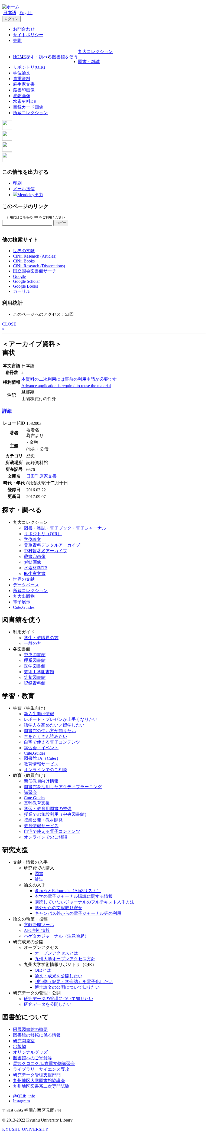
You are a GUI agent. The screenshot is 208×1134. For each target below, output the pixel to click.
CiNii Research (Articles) (34, 256)
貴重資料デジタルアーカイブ (52, 545)
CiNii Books (24, 261)
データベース (26, 585)
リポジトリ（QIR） (43, 533)
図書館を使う (65, 57)
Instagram (21, 1101)
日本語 (9, 12)
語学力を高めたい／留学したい (54, 725)
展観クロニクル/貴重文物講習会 (44, 1063)
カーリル (21, 291)
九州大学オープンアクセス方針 (65, 958)
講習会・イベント (41, 747)
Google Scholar (26, 281)
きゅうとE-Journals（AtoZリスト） (68, 890)
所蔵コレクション (30, 112)
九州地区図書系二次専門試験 (41, 1086)
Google (19, 276)
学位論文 (21, 73)
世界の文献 (24, 250)
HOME (19, 56)
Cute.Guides (23, 607)
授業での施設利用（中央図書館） (56, 814)
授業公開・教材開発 (43, 820)
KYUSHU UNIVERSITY (25, 1129)
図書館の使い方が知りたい (50, 730)
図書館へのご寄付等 (32, 1058)
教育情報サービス (41, 764)
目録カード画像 (28, 107)
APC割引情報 (37, 930)
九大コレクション (95, 51)
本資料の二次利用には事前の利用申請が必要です (69, 379)
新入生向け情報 (39, 713)
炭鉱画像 (21, 95)
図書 (39, 873)
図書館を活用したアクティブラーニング (63, 786)
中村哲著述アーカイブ (45, 550)
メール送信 (24, 188)
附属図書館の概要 (30, 1029)
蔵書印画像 (24, 90)
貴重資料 (21, 78)
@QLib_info (24, 1096)
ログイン (11, 19)
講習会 (30, 792)
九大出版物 (24, 596)
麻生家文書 (24, 84)
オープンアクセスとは (56, 953)
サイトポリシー (28, 34)
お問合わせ (24, 29)
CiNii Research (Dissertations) (39, 266)
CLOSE (9, 324)
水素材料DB (25, 101)
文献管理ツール (39, 924)
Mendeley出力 (30, 194)
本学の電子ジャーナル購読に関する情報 (74, 896)
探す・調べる (39, 57)
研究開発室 (24, 1040)
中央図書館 (35, 654)
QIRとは (43, 970)
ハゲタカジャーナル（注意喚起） (56, 936)
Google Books (25, 286)
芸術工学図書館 (39, 671)
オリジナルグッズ (30, 1052)
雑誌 (39, 879)
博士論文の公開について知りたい (67, 987)
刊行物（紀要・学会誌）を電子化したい (74, 981)
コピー (61, 223)
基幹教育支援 (37, 803)
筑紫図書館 (35, 677)
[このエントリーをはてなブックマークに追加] (7, 150)
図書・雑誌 (89, 61)
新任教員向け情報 (41, 781)
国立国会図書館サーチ (34, 271)
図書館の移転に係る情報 (37, 1035)
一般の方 (32, 643)
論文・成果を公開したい (58, 976)
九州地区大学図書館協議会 (39, 1080)
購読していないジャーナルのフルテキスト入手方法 (84, 902)
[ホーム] (11, 7)
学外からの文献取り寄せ (58, 907)
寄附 (17, 40)
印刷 (17, 183)
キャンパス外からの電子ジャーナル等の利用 (78, 913)
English (26, 12)
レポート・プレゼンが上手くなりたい (61, 719)
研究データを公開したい (48, 1004)
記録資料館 (35, 683)
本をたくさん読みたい (45, 736)
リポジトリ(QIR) (29, 67)
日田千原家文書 (41, 476)
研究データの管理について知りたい (58, 998)
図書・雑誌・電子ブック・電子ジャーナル (65, 528)
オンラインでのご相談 (45, 769)
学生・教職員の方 (41, 637)
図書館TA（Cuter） (42, 758)
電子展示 (21, 602)
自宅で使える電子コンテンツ (52, 742)
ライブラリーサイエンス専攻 (41, 1069)
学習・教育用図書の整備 (48, 808)
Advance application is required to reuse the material (66, 385)
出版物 (19, 1046)
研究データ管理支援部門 (37, 1075)
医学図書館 (35, 666)
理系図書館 (35, 660)
